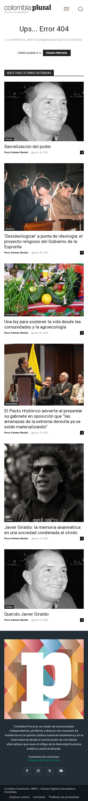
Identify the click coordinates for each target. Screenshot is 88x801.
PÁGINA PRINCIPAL (56, 52)
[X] (49, 771)
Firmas (9, 139)
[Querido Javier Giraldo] (44, 579)
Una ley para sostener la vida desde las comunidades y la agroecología (42, 324)
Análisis (10, 228)
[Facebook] (27, 771)
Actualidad (11, 314)
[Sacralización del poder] (44, 111)
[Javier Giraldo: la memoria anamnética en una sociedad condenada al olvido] (44, 482)
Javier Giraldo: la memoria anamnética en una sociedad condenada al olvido (42, 530)
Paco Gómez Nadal (16, 152)
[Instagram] (38, 771)
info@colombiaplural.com (44, 760)
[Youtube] (61, 771)
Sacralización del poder (27, 146)
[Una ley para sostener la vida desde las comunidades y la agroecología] (44, 289)
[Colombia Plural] (29, 9)
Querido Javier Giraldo (26, 614)
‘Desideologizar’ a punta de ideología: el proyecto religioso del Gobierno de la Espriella (43, 241)
